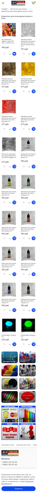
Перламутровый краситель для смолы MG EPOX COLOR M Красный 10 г (9, 119)
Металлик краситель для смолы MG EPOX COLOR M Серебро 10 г (9, 156)
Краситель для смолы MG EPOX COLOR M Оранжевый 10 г (9, 265)
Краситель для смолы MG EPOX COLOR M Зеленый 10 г (28, 193)
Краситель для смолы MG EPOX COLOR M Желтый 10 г (9, 193)
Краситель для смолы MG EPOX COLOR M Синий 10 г (9, 300)
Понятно (18, 489)
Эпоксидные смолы (7, 445)
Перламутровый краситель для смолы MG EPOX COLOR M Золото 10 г (28, 81)
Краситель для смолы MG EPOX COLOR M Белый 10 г (28, 155)
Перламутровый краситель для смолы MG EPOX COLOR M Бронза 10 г (9, 81)
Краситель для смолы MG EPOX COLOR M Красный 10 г (28, 229)
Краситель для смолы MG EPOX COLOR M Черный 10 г (28, 300)
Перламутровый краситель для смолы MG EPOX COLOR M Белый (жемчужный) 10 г (28, 43)
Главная (4, 9)
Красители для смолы (18, 9)
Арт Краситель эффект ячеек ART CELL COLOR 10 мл (8, 41)
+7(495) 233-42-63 (9, 462)
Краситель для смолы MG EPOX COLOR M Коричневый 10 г (9, 229)
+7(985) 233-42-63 (9, 465)
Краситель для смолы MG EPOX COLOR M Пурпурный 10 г (28, 265)
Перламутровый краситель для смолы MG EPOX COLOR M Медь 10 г (28, 119)
